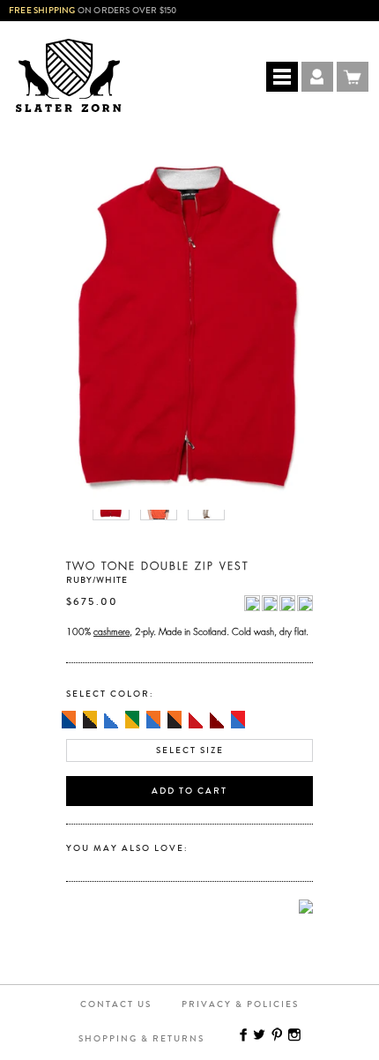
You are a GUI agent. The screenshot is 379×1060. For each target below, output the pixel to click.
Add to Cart (189, 791)
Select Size (190, 750)
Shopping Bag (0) (352, 77)
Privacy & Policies (240, 1004)
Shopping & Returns (141, 1039)
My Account (317, 77)
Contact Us (116, 1004)
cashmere (111, 629)
